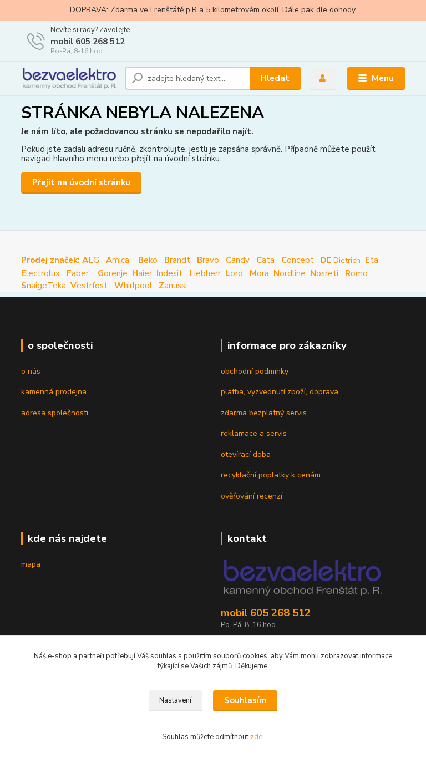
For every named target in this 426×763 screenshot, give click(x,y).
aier (142, 273)
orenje (113, 273)
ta (373, 260)
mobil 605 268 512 (87, 41)
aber (79, 273)
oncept (297, 260)
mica (117, 260)
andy (238, 260)
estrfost (89, 285)
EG (60, 260)
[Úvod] (69, 78)
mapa (30, 564)
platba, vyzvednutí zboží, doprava (279, 391)
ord (234, 273)
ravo (208, 260)
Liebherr (205, 273)
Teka (56, 285)
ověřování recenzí (251, 496)
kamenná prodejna (54, 391)
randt (177, 260)
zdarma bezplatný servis (264, 413)
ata (265, 260)
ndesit (169, 273)
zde (256, 737)
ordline (289, 273)
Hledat (275, 78)
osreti (322, 273)
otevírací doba (246, 454)
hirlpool (133, 285)
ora (259, 273)
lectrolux (40, 273)
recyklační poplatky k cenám (271, 475)
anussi (173, 285)
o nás (30, 371)
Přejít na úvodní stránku (81, 182)
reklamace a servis (254, 433)
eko (148, 260)
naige (34, 285)
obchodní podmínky (254, 371)
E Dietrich (341, 260)
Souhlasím (245, 700)
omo (356, 273)
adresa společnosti (54, 413)
